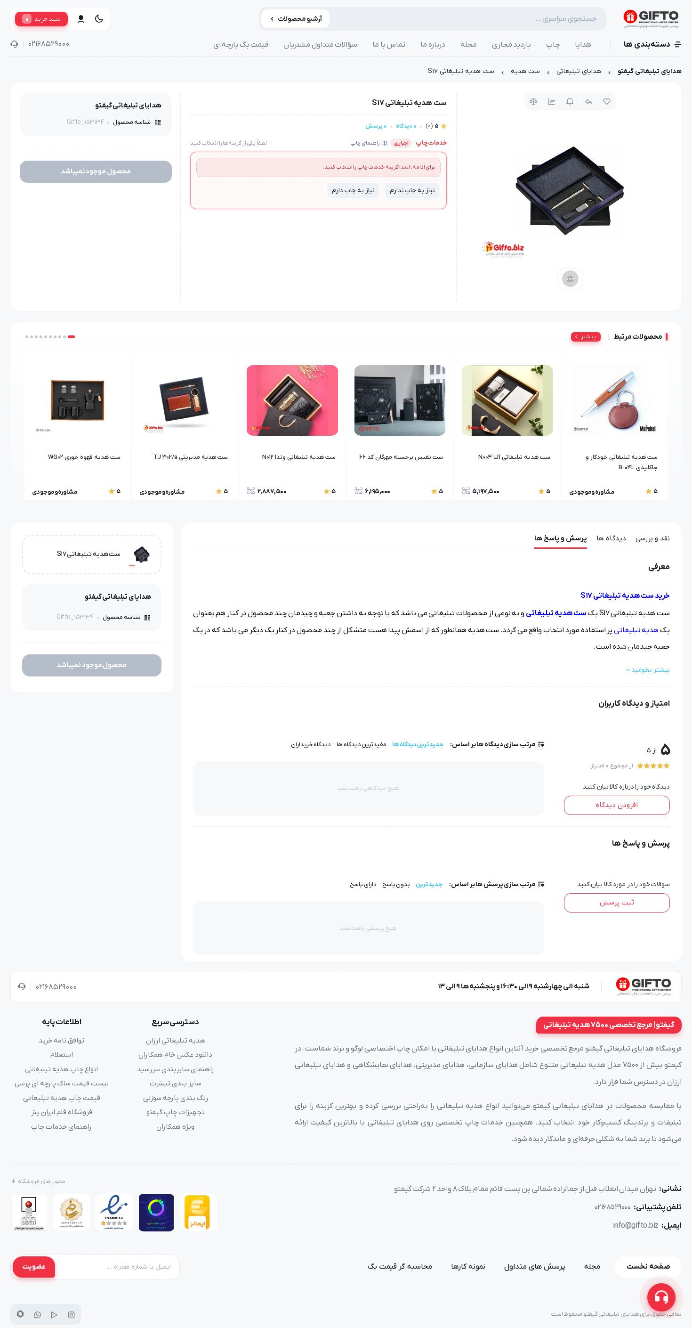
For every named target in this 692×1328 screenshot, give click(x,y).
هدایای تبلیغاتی (578, 71)
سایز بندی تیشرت (175, 1083)
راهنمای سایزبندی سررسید (175, 1069)
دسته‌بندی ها (647, 45)
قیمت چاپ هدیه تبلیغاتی (61, 1098)
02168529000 (48, 44)
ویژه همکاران (175, 1127)
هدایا (583, 44)
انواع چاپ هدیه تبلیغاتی (61, 1069)
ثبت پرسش (617, 902)
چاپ (553, 44)
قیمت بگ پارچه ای (241, 44)
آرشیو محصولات (300, 19)
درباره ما (432, 44)
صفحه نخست (648, 1266)
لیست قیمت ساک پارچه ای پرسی (62, 1083)
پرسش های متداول (534, 1266)
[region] (346, 73)
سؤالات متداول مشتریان (320, 44)
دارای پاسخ (363, 884)
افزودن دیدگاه (616, 805)
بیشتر (588, 337)
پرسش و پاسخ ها (560, 538)
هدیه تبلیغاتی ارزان (175, 1040)
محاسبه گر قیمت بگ (400, 1266)
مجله (468, 44)
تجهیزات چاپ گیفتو (175, 1112)
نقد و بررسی (653, 538)
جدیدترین (429, 884)
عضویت (34, 1266)
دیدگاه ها (611, 538)
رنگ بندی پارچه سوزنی (175, 1098)
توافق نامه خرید (61, 1040)
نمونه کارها (468, 1266)
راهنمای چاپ (365, 143)
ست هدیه (525, 71)
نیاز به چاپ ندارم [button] (412, 190)
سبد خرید (43, 19)
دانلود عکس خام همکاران (175, 1054)
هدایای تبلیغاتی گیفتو (650, 71)
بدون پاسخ (396, 884)
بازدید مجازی (511, 44)
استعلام (61, 1054)
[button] (71, 336)
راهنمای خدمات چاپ (61, 1127)
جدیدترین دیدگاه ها (417, 745)
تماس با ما (388, 44)
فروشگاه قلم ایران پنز (61, 1112)
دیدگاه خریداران (311, 745)
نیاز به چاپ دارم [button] (353, 190)
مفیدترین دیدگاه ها (361, 745)
